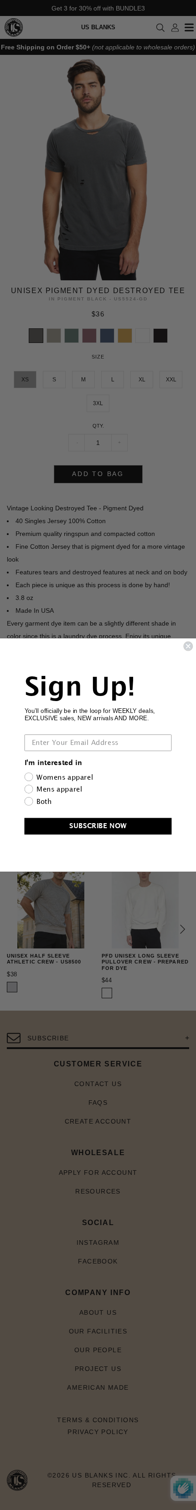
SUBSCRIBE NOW (97, 826)
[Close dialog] (188, 646)
